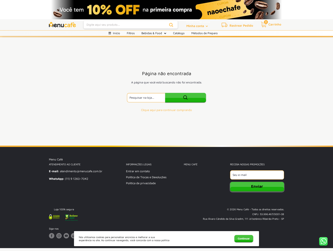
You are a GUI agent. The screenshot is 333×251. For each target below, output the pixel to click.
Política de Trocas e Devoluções (146, 177)
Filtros (131, 33)
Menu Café (243, 209)
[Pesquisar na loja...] (185, 98)
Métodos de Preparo (204, 33)
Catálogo (179, 33)
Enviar (257, 186)
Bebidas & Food (151, 33)
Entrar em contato (138, 171)
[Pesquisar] (171, 24)
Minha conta (195, 26)
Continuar (244, 238)
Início (116, 33)
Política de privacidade (141, 183)
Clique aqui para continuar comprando (166, 110)
